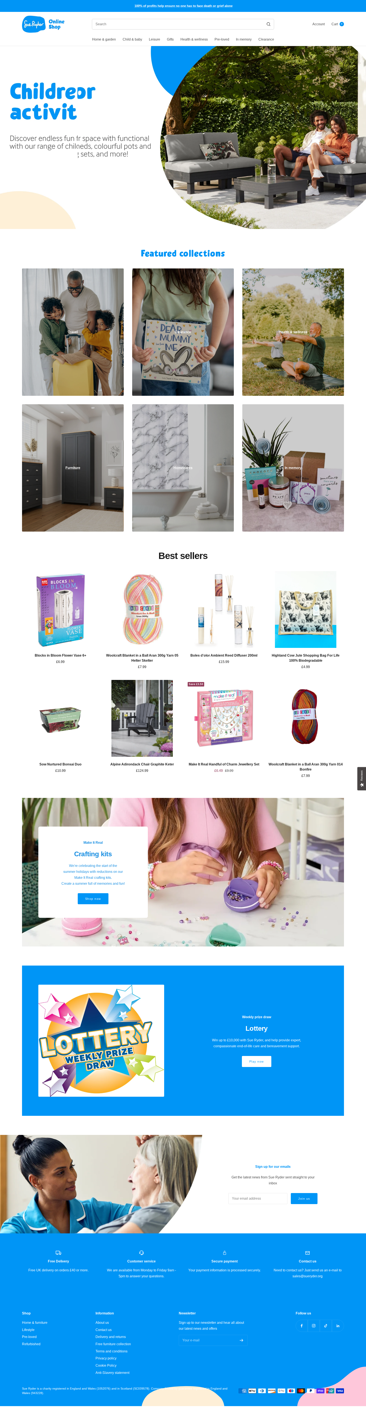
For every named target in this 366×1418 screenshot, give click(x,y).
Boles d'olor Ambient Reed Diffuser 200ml (223, 655)
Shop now (183, 198)
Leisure (154, 39)
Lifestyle (28, 1330)
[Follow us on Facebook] (302, 1326)
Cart (336, 24)
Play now (256, 1061)
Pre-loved (222, 39)
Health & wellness (194, 39)
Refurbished (31, 1344)
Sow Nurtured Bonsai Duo (60, 764)
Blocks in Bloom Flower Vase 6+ (60, 655)
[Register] (241, 1340)
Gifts (170, 39)
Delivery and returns (111, 1337)
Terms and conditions (112, 1351)
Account (318, 24)
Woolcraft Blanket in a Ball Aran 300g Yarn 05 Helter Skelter (142, 658)
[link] (73, 332)
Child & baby (132, 39)
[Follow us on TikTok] (326, 1326)
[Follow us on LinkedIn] (338, 1326)
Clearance (266, 39)
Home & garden (104, 39)
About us (102, 1322)
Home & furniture (34, 1322)
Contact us (104, 1330)
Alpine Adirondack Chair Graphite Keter (142, 764)
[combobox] (157, 24)
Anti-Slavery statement (112, 1372)
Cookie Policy (106, 1365)
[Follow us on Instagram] (314, 1326)
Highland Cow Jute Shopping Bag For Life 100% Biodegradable (306, 658)
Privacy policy (106, 1358)
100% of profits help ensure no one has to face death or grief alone (183, 6)
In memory (244, 39)
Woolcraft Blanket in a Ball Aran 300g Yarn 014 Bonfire (306, 766)
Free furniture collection (113, 1344)
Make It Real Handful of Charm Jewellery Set (224, 764)
